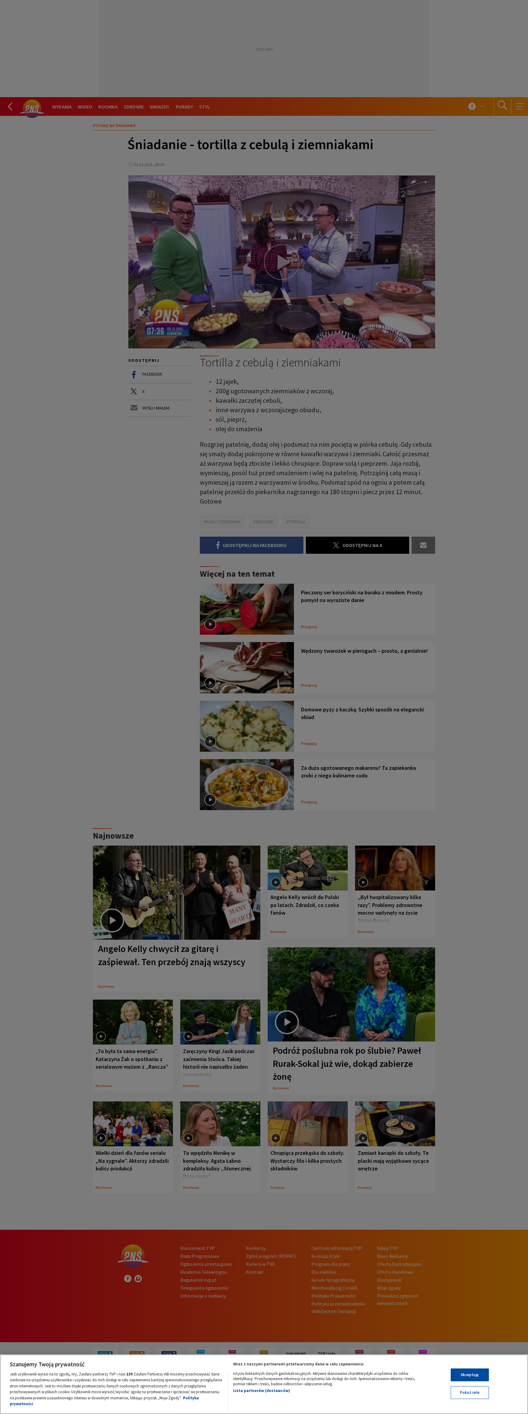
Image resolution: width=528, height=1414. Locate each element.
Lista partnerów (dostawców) (261, 1390)
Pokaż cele (469, 1392)
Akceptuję (470, 1374)
